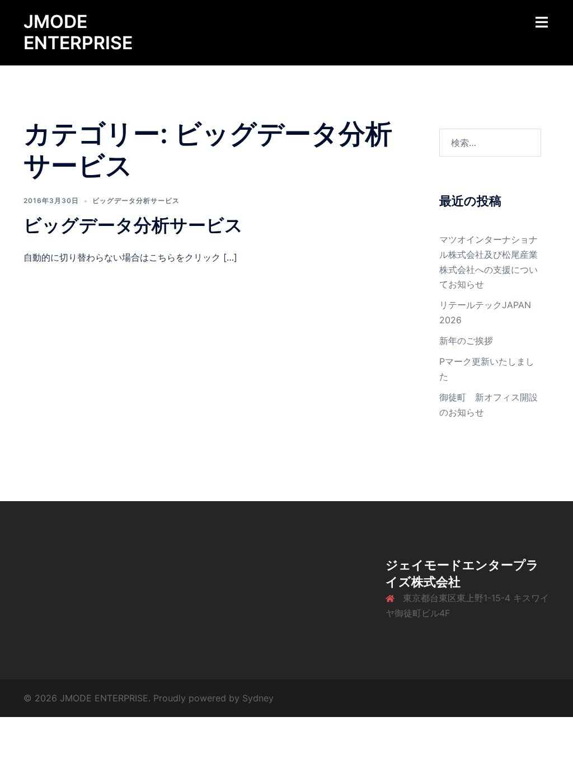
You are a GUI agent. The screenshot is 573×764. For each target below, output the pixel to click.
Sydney (258, 698)
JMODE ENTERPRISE (78, 32)
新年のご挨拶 (466, 340)
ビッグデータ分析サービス (136, 200)
